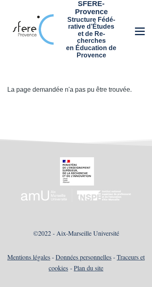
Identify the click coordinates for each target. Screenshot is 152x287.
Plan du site (88, 268)
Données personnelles (83, 257)
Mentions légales (28, 257)
